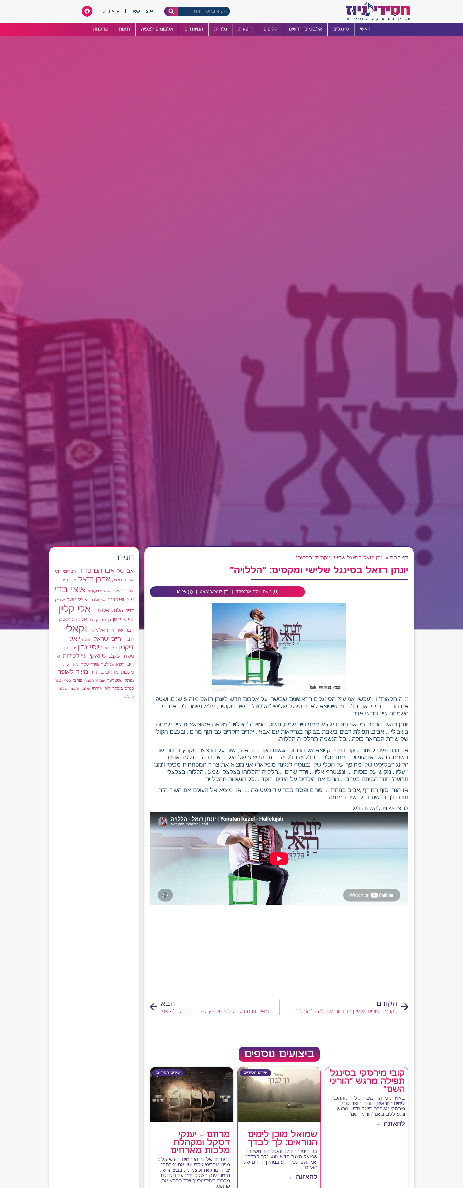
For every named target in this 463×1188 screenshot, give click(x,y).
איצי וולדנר (97, 600)
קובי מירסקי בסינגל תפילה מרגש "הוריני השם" (367, 1081)
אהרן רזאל (94, 579)
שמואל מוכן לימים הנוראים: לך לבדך (282, 1138)
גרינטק (66, 619)
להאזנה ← (390, 1124)
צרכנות (100, 29)
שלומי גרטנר (79, 689)
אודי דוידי (68, 580)
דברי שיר (125, 630)
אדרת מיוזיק (123, 580)
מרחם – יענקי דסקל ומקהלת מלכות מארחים (200, 1142)
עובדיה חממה (94, 681)
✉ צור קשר (142, 11)
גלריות (220, 29)
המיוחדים (193, 29)
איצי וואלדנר (121, 599)
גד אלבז (85, 619)
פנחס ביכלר (123, 689)
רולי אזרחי (101, 688)
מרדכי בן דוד (104, 672)
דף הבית (399, 558)
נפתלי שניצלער (120, 680)
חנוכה (86, 640)
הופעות (245, 29)
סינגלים (341, 29)
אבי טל (125, 571)
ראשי (365, 29)
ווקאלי (76, 629)
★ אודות (111, 11)
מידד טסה (90, 664)
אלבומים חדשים (305, 29)
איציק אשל (77, 600)
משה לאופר (73, 672)
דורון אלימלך (102, 630)
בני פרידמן (123, 619)
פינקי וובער (63, 680)
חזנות (124, 29)
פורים (77, 680)
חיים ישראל (107, 639)
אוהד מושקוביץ (99, 591)
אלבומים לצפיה (157, 29)
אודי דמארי (123, 591)
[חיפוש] (171, 11)
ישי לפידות (75, 656)
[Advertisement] (279, 953)
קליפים (270, 29)
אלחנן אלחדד (108, 610)
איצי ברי (70, 590)
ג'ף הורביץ (103, 620)
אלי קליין (74, 609)
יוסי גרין (88, 647)
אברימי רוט (65, 571)
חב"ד (128, 639)
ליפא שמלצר (112, 664)
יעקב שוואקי (106, 656)
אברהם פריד (97, 571)
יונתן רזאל (109, 648)
